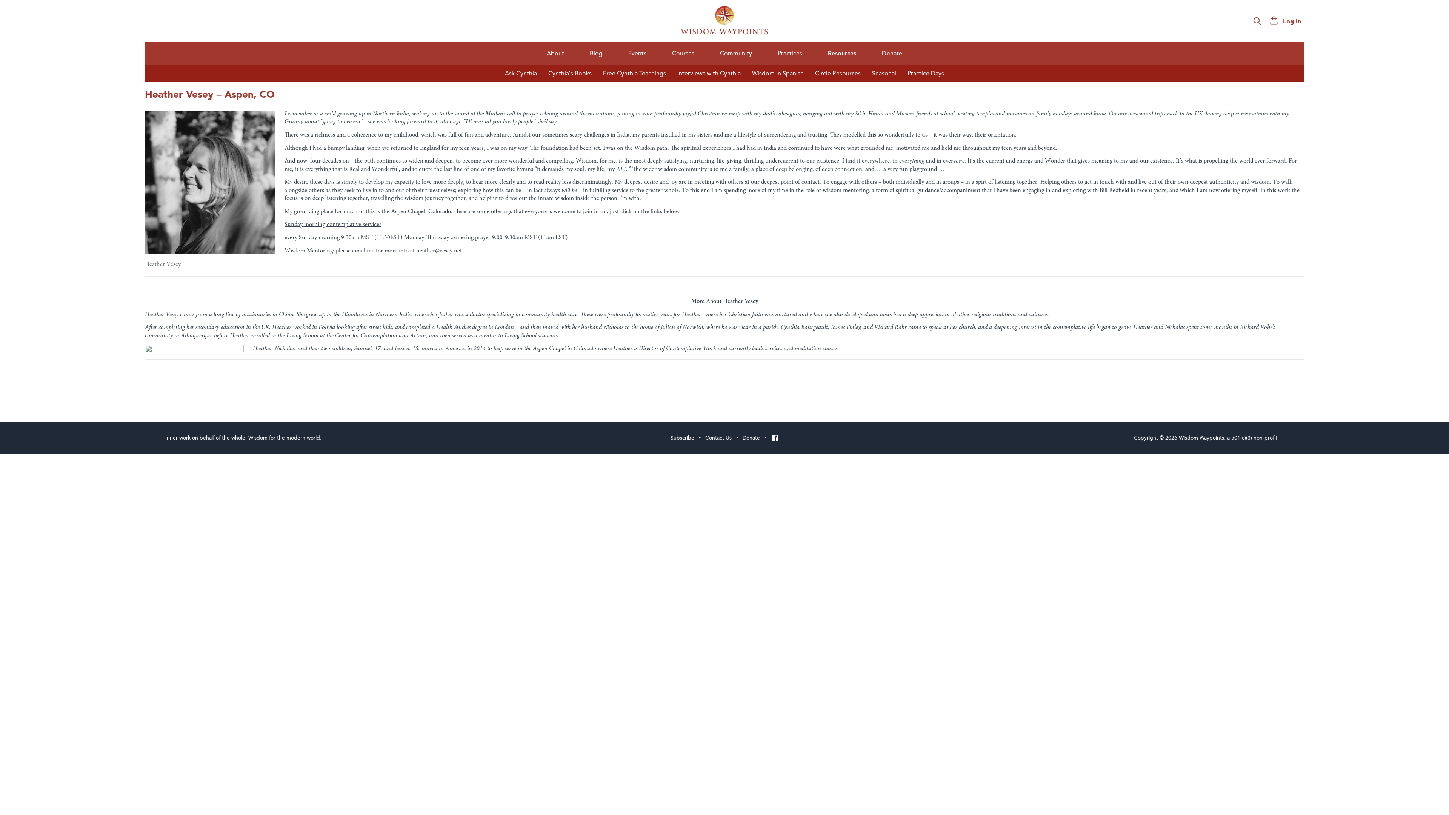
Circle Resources (838, 73)
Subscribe (682, 438)
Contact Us (718, 438)
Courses (683, 53)
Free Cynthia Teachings (634, 73)
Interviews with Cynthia (709, 73)
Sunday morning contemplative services (333, 224)
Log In (1292, 21)
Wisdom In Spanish (778, 73)
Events (637, 53)
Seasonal (884, 73)
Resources (842, 53)
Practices (790, 53)
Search (1346, 22)
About (555, 53)
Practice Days (926, 73)
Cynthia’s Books (570, 73)
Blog (596, 53)
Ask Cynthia (521, 73)
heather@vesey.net (439, 251)
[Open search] (1257, 21)
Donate (892, 53)
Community (736, 53)
